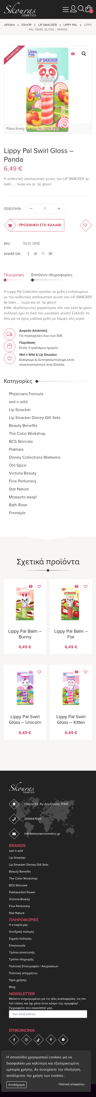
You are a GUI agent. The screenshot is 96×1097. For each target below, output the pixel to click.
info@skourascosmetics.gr (42, 833)
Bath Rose (18, 505)
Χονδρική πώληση (21, 931)
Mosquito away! (23, 497)
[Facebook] (14, 1039)
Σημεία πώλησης (20, 938)
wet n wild (18, 401)
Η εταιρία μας (18, 925)
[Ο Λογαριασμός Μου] (73, 8)
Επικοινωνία (17, 945)
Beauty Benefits (23, 425)
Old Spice (17, 465)
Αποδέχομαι (16, 1085)
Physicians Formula (26, 393)
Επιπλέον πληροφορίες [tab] (51, 274)
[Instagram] (26, 1039)
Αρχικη (9, 25)
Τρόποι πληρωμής (21, 959)
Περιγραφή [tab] (14, 274)
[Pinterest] (51, 1039)
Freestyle (17, 512)
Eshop (26, 25)
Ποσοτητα (12, 209)
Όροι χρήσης (18, 980)
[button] (81, 8)
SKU (7, 244)
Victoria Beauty (22, 473)
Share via (12, 254)
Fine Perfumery (22, 481)
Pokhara (16, 449)
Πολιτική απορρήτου (71, 1084)
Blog (12, 987)
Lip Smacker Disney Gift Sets (34, 417)
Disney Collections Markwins (34, 457)
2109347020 (32, 819)
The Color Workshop (27, 433)
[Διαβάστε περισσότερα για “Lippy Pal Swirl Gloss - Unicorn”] (31, 671)
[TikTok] (38, 1039)
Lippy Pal (70, 25)
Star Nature (19, 489)
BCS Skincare (21, 441)
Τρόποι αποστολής (22, 952)
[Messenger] (63, 1039)
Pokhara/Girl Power (22, 892)
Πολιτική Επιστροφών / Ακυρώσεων (33, 966)
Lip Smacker (47, 25)
